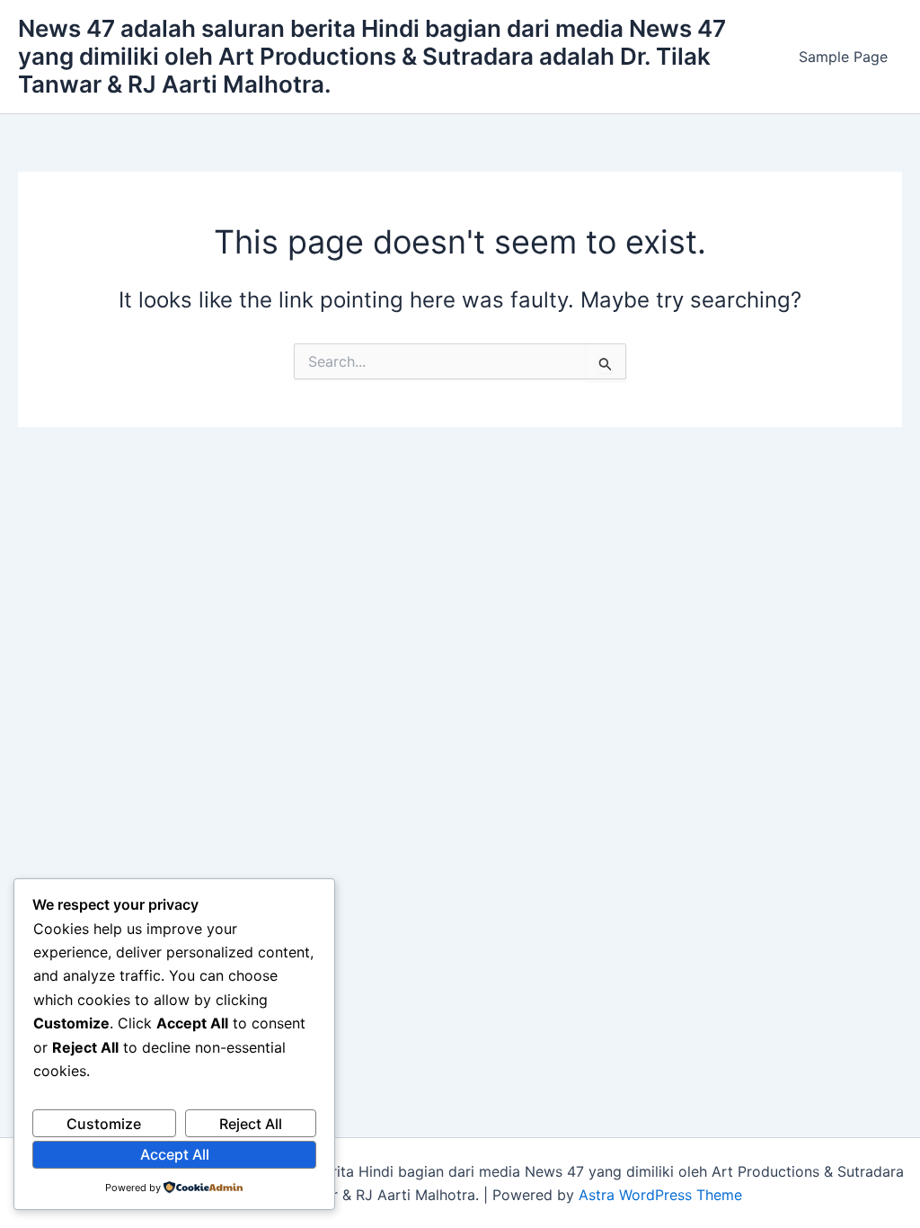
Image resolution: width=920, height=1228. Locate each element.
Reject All (250, 1124)
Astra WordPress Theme (660, 1195)
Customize (103, 1124)
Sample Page (843, 57)
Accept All (174, 1154)
